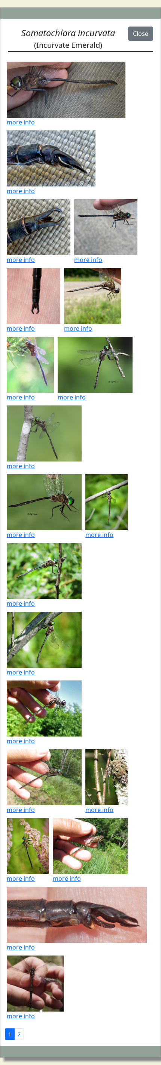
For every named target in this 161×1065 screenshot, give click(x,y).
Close (140, 34)
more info (21, 122)
